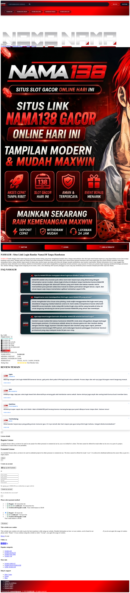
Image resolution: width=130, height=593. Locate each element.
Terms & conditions (10, 583)
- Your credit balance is (24, 508)
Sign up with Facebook (8, 467)
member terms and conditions (41, 486)
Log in (20, 492)
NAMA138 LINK (36, 11)
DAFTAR (24, 247)
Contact (7, 581)
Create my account (7, 489)
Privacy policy (9, 586)
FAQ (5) (33, 46)
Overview (4, 46)
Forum (7, 576)
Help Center (8, 574)
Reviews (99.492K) (13, 46)
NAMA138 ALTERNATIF (13, 565)
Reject (3, 536)
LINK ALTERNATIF (108, 247)
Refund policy (9, 588)
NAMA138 (9, 11)
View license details (7, 338)
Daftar (124, 4)
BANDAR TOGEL (50, 11)
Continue (4, 523)
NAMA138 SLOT (64, 11)
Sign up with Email (8, 471)
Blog (6, 578)
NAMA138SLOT (10, 563)
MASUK (115, 4)
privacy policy (98, 531)
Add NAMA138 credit (11, 520)
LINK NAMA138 (10, 567)
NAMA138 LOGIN (22, 11)
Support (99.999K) (25, 46)
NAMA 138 (8, 556)
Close (3, 458)
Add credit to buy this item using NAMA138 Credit (20, 509)
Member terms (9, 584)
